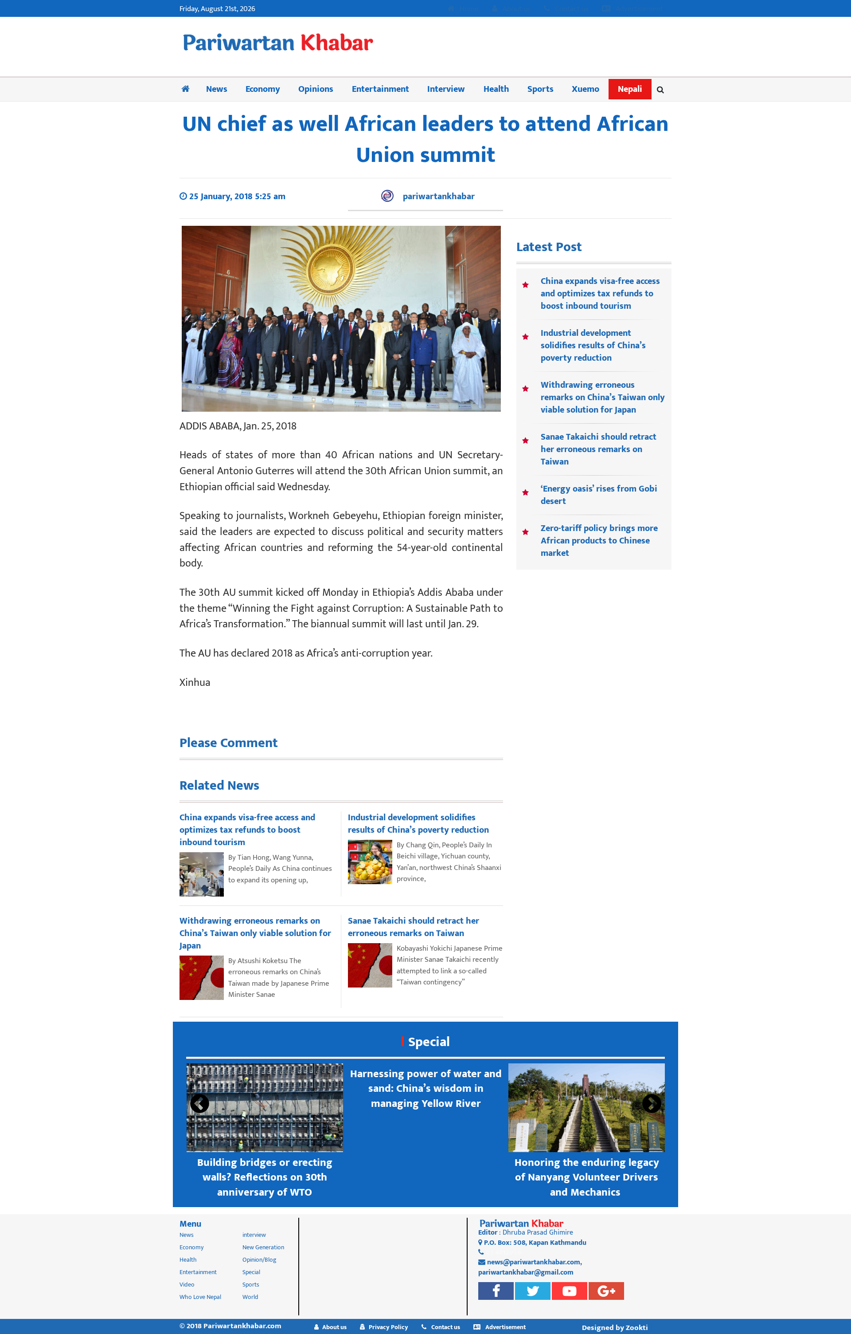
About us (516, 9)
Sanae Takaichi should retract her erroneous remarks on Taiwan (598, 449)
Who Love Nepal (200, 1297)
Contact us (571, 9)
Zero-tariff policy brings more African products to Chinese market (599, 541)
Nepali (630, 89)
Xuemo (585, 89)
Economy (263, 89)
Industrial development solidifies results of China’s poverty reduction (593, 346)
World (250, 1297)
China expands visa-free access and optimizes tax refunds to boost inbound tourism (600, 294)
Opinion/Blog (259, 1260)
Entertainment (380, 89)
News (216, 89)
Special (429, 1042)
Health (496, 89)
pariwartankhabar (439, 196)
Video (187, 1284)
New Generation (263, 1247)
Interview (446, 89)
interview (254, 1235)
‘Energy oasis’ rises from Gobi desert (599, 495)
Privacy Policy (388, 1327)
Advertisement (638, 9)
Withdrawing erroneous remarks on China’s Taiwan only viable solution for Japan (603, 397)
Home (468, 9)
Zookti (637, 1328)
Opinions (315, 89)
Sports (540, 89)
